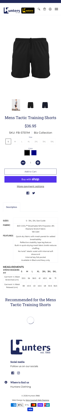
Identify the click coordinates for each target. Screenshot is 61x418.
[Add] (38, 162)
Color (30, 148)
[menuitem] (39, 9)
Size (30, 137)
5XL (52, 141)
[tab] (11, 207)
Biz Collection (43, 132)
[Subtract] (23, 162)
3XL (44, 141)
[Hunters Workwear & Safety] (27, 11)
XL (29, 141)
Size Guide (40, 221)
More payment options (30, 186)
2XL (36, 141)
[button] (39, 9)
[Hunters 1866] (12, 10)
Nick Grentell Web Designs (37, 400)
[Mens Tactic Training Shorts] (30, 57)
